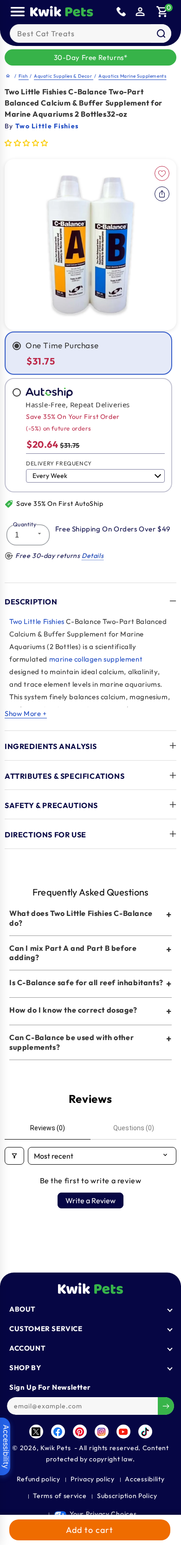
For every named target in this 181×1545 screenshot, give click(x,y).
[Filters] (14, 1156)
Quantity (24, 524)
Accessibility (144, 1479)
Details (92, 555)
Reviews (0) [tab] (47, 1128)
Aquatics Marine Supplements (132, 76)
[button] (162, 11)
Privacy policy (93, 1479)
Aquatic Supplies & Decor (63, 76)
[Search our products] (161, 33)
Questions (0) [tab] (133, 1128)
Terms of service (59, 1496)
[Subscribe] (166, 1406)
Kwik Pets (55, 1448)
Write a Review (90, 1200)
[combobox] (90, 33)
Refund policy (38, 1479)
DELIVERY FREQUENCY (59, 463)
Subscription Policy (127, 1496)
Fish (24, 76)
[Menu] (17, 11)
